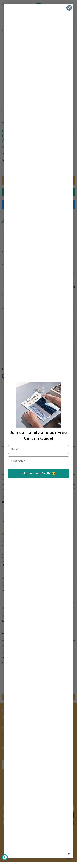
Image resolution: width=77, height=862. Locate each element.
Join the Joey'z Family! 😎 (38, 473)
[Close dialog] (69, 7)
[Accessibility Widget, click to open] (5, 857)
